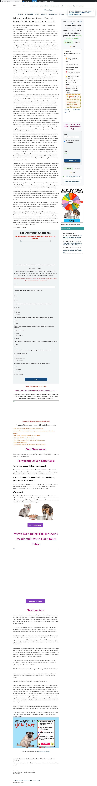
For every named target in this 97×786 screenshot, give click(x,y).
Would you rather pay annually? (72, 181)
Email (16, 284)
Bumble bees (18, 369)
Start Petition (68, 5)
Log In (34, 1)
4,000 (17, 301)
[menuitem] (27, 1)
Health (37, 14)
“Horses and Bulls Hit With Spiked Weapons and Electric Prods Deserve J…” (72, 250)
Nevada (17, 309)
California (18, 307)
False (17, 323)
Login (62, 5)
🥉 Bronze (68, 42)
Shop (74, 5)
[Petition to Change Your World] (48, 10)
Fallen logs (18, 355)
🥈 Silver (77, 42)
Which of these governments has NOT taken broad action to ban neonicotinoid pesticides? (34, 327)
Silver (76, 96)
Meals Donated (80, 5)
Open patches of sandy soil (21, 353)
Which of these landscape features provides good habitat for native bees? (32, 350)
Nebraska (18, 314)
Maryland (18, 312)
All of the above (19, 360)
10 (16, 293)
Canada (17, 333)
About (25, 780)
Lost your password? (43, 1)
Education (44, 14)
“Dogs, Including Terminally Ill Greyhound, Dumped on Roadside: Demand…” (73, 237)
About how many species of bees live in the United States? (28, 290)
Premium (15, 780)
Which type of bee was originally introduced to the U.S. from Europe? (32, 363)
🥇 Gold (72, 46)
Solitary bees (18, 371)
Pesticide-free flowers (20, 358)
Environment (29, 14)
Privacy (30, 780)
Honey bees (18, 367)
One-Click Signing (34, 5)
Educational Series (55, 5)
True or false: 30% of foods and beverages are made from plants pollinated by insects (35, 341)
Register (52, 1)
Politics (61, 14)
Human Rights (53, 14)
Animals (20, 14)
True (17, 321)
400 (16, 298)
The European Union (20, 331)
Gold (68, 97)
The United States (19, 335)
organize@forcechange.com (43, 751)
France (17, 338)
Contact (21, 780)
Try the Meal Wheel (44, 5)
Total (65, 151)
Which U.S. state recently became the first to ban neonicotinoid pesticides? (33, 304)
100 (16, 296)
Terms (34, 780)
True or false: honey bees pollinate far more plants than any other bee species (33, 317)
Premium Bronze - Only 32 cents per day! (72, 141)
